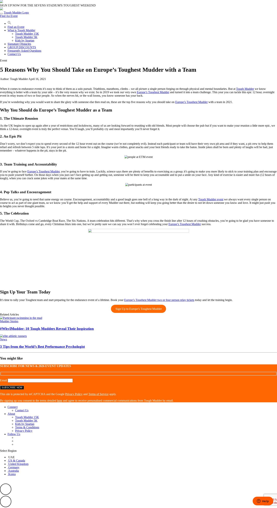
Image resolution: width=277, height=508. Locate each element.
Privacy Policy (74, 394)
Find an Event (16, 26)
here (59, 400)
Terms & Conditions (27, 427)
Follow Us (14, 434)
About (11, 413)
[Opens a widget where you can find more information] (263, 501)
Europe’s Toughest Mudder (153, 92)
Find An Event (9, 16)
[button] (9, 23)
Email (4, 380)
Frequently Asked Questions (24, 50)
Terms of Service (98, 394)
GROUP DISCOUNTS (22, 47)
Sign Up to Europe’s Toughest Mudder (139, 308)
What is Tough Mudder (21, 30)
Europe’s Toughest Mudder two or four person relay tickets (159, 300)
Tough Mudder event (210, 199)
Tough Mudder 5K (26, 37)
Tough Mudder (245, 88)
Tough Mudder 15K (27, 33)
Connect (13, 407)
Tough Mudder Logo (16, 12)
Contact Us (14, 54)
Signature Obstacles (19, 43)
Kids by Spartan (24, 40)
